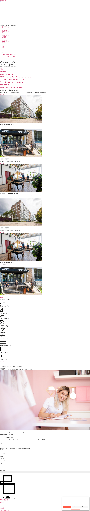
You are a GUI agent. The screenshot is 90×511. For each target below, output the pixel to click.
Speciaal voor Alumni (6, 27)
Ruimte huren (4, 26)
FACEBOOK (2, 507)
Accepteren (67, 506)
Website (1, 456)
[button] (87, 498)
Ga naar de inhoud (3, 0)
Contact (3, 38)
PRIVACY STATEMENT (4, 510)
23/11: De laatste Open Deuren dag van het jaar (16, 77)
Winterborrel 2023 (6, 74)
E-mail (1, 463)
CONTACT (2, 502)
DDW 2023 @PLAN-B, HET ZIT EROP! (13, 79)
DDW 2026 (4, 37)
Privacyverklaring (77, 509)
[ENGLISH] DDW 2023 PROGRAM (11, 82)
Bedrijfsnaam (3, 453)
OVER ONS (2, 503)
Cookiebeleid (73, 509)
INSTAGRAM (2, 505)
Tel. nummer (2, 466)
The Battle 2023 (5, 85)
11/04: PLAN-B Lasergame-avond (11, 87)
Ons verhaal (4, 28)
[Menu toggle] (1, 51)
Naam (1, 449)
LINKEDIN (2, 508)
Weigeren (76, 506)
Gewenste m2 (3, 470)
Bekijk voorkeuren (84, 506)
